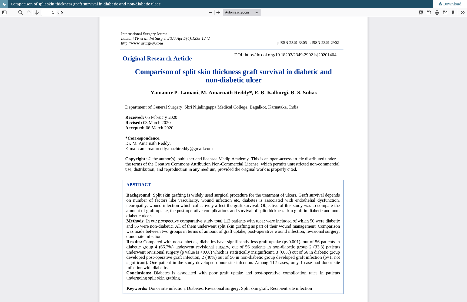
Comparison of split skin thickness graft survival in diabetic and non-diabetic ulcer (86, 3)
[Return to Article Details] (4, 4)
